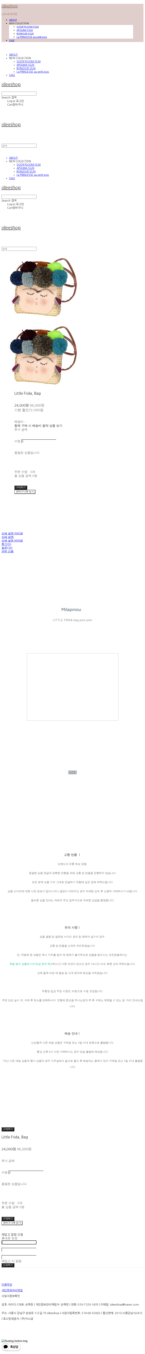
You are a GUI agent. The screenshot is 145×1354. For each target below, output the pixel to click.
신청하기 (8, 1265)
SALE (12, 40)
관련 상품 (8, 551)
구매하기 (8, 1129)
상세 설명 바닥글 (12, 540)
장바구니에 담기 (12, 1223)
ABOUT (13, 20)
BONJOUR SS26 (25, 33)
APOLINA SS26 (25, 30)
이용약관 (7, 1284)
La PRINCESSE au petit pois (32, 37)
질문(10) (7, 547)
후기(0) (6, 544)
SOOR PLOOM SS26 (28, 26)
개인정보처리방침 (12, 1290)
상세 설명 (8, 537)
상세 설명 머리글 (12, 533)
